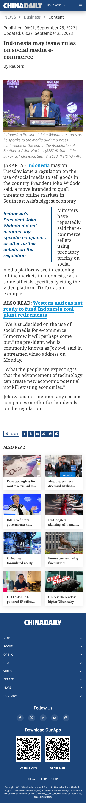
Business (32, 17)
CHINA (31, 779)
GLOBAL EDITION (49, 779)
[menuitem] (54, 6)
